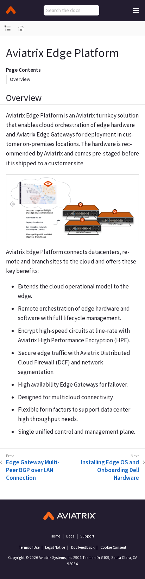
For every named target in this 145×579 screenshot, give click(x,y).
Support (87, 536)
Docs (70, 536)
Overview (20, 79)
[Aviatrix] (11, 10)
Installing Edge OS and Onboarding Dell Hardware (110, 470)
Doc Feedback (83, 547)
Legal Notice (55, 547)
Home (55, 536)
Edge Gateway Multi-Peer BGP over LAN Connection (32, 470)
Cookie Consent (113, 547)
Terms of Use (29, 547)
